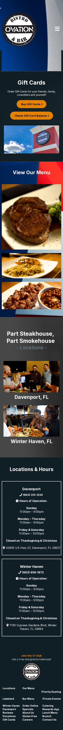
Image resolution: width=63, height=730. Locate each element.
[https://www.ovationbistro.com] (19, 29)
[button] (57, 29)
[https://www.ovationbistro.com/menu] (31, 216)
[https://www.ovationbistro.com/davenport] (31, 376)
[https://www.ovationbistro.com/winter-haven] (31, 420)
